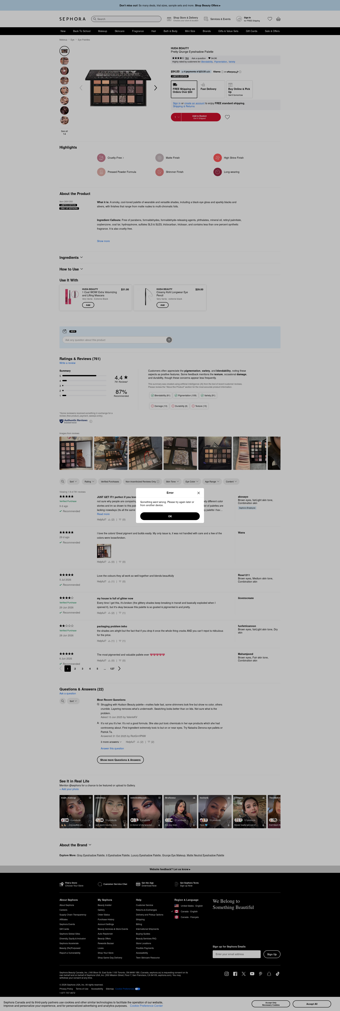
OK (170, 516)
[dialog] (170, 505)
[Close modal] (198, 493)
